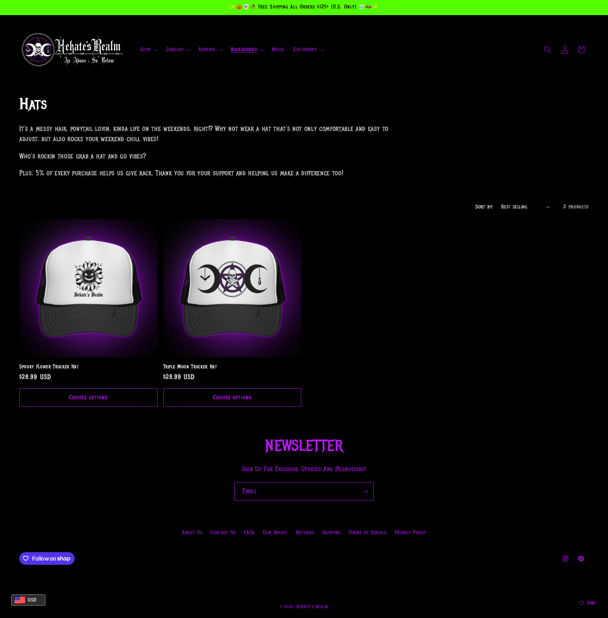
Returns (305, 532)
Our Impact (275, 532)
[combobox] (28, 600)
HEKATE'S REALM (312, 607)
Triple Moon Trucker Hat (190, 367)
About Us (192, 532)
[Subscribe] (364, 491)
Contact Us (223, 532)
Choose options (88, 397)
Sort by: (484, 206)
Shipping (331, 532)
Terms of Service (368, 532)
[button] (148, 50)
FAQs (249, 532)
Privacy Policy (410, 532)
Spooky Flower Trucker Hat (49, 367)
